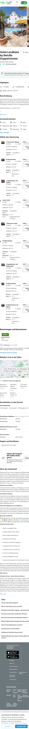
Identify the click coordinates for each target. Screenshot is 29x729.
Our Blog (11, 660)
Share (26, 52)
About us (11, 663)
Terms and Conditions (12, 676)
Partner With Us (13, 669)
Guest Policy (12, 679)
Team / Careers (13, 666)
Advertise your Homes (23, 673)
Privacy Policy (13, 672)
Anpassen (7, 726)
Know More (10, 648)
